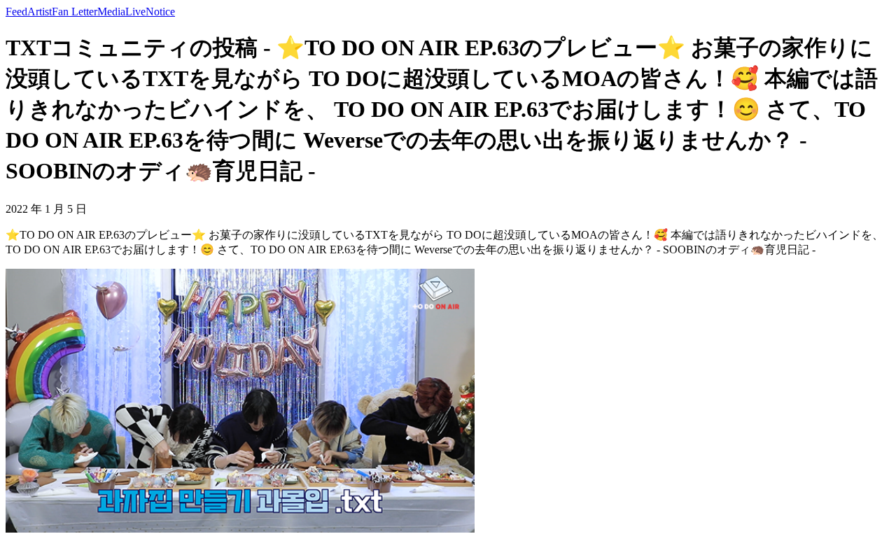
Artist (39, 11)
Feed (16, 11)
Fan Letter (74, 11)
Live (135, 11)
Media (111, 11)
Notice (160, 11)
